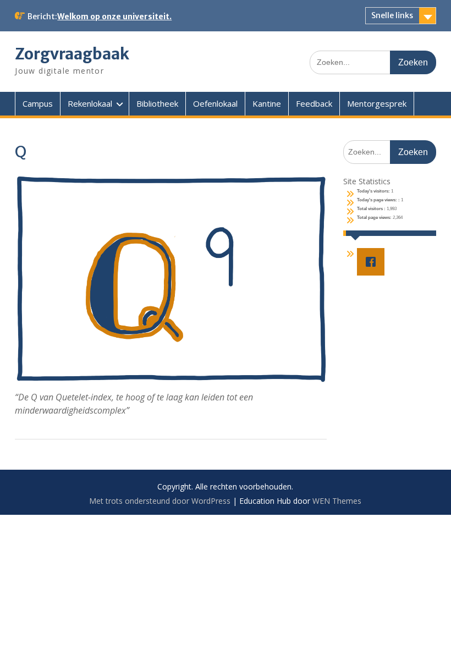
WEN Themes (336, 501)
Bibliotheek (157, 103)
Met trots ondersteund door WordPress (159, 501)
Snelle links (392, 15)
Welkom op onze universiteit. (114, 16)
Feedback (314, 103)
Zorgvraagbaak (72, 54)
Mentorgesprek (376, 103)
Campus (38, 103)
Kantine (266, 103)
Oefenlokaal (215, 103)
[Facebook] (373, 262)
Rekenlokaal (90, 103)
